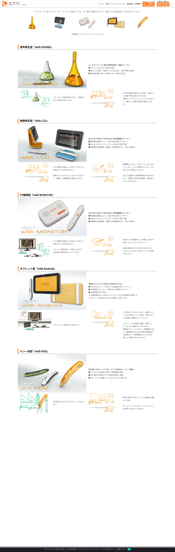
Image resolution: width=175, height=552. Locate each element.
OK (129, 549)
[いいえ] (173, 549)
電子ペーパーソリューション (115, 4)
